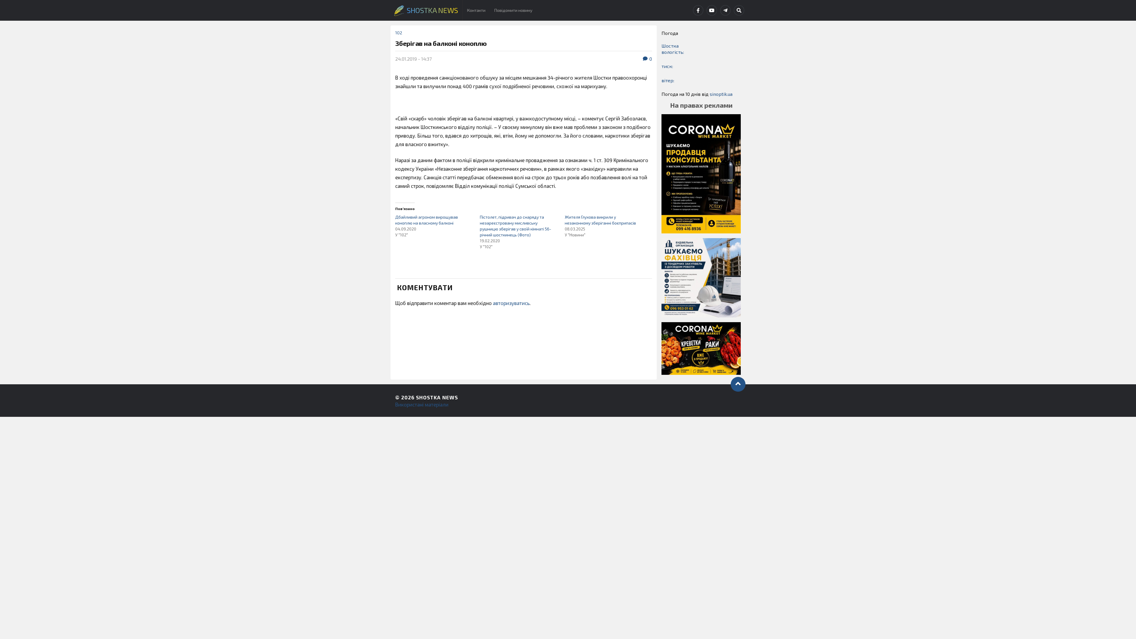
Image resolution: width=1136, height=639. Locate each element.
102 (398, 32)
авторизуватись (511, 303)
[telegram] (725, 10)
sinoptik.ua (721, 94)
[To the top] (738, 384)
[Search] (739, 10)
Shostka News (437, 397)
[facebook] (698, 10)
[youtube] (711, 10)
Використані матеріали (421, 404)
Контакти (476, 10)
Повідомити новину (513, 10)
